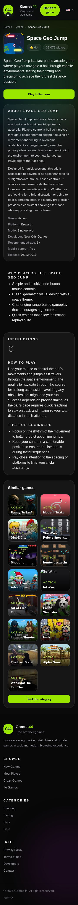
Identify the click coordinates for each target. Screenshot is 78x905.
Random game (50, 10)
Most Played (11, 773)
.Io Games (10, 787)
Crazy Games (12, 780)
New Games (11, 766)
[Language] (70, 10)
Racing (8, 815)
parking (31, 740)
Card (6, 829)
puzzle (62, 740)
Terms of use (12, 856)
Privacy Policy (12, 850)
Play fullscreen (39, 94)
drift (41, 740)
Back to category (39, 699)
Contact (8, 870)
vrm (8, 897)
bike (48, 740)
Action (22, 218)
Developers (11, 863)
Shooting (9, 808)
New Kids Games (35, 236)
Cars (6, 822)
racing (20, 740)
